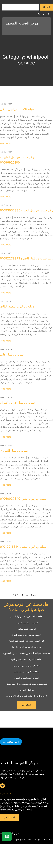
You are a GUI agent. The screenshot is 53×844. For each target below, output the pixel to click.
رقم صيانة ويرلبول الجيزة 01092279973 (26, 258)
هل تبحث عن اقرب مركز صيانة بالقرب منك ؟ (27, 606)
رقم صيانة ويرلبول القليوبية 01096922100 (17, 159)
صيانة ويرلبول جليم (12, 354)
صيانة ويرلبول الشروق (14, 450)
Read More (5, 143)
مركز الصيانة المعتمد (22, 23)
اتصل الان (26, 704)
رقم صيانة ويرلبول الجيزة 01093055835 (26, 210)
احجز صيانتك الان (11, 741)
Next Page (33, 595)
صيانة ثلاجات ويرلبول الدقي (17, 109)
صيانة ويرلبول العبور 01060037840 (23, 498)
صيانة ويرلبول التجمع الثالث (17, 306)
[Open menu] (45, 30)
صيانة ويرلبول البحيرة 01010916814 (23, 546)
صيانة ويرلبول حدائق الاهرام (17, 402)
